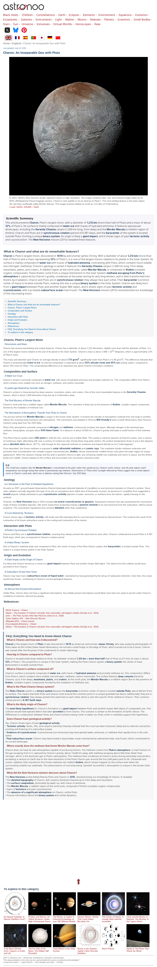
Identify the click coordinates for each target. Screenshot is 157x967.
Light (58, 19)
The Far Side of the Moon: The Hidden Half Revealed (38, 951)
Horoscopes (83, 24)
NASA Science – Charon (17, 610)
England (16, 43)
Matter (69, 19)
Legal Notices (27, 962)
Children (27, 15)
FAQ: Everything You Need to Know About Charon (32, 329)
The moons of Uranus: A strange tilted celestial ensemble (112, 919)
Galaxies (26, 19)
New (97, 24)
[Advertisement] (78, 838)
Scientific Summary (17, 301)
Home (6, 43)
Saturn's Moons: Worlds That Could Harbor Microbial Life (88, 919)
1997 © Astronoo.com (12, 958)
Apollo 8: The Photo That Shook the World (137, 950)
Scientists (123, 19)
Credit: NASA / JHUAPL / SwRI (24, 207)
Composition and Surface (20, 310)
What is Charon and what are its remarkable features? (34, 304)
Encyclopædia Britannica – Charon (21, 624)
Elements (89, 15)
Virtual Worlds (62, 24)
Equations (125, 15)
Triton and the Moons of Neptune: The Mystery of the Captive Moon (137, 919)
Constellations (45, 15)
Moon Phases (108, 949)
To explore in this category (20, 332)
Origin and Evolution (17, 320)
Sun (15, 24)
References (13, 326)
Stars (6, 24)
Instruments (44, 19)
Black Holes (10, 15)
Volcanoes (43, 24)
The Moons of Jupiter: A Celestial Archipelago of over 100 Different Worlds (64, 919)
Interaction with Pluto (18, 317)
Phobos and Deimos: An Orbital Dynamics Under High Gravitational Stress (39, 919)
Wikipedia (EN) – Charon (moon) (20, 621)
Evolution (141, 15)
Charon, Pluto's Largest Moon (22, 307)
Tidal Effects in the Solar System (64, 950)
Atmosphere (13, 323)
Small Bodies (142, 19)
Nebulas (95, 19)
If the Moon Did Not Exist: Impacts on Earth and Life (14, 951)
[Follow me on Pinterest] (24, 30)
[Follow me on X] (7, 30)
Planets (109, 19)
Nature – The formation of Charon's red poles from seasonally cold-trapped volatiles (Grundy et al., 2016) (52, 613)
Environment (106, 15)
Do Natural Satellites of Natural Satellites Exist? (14, 918)
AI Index (59, 962)
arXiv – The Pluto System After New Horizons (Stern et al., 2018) (35, 616)
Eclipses (74, 15)
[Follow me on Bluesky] (15, 30)
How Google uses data (44, 962)
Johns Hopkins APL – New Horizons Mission (25, 618)
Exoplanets (10, 19)
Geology (12, 313)
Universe (27, 24)
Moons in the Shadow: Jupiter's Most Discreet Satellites (87, 951)
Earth (61, 15)
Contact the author (11, 962)
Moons (82, 19)
